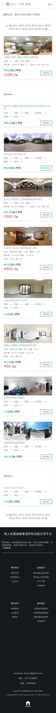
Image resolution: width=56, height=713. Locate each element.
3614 (41, 25)
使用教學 (41, 586)
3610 (15, 25)
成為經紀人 (15, 577)
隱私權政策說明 (41, 617)
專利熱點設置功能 (41, 573)
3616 (12, 29)
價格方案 (15, 573)
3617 (18, 29)
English (15, 581)
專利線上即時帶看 (41, 577)
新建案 (28, 4)
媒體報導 (15, 608)
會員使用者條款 (41, 608)
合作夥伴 (15, 613)
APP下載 (41, 581)
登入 (50, 4)
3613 (34, 25)
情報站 (15, 617)
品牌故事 (7, 548)
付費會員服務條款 (41, 613)
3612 (28, 25)
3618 (25, 29)
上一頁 (9, 26)
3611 (21, 25)
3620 (38, 29)
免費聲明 (41, 621)
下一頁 (44, 29)
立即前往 (46, 73)
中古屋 (21, 4)
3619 (31, 29)
